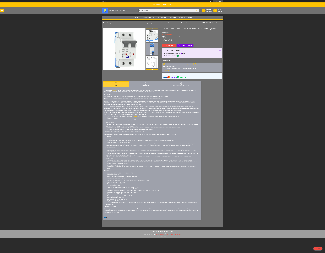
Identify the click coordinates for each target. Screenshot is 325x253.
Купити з (183, 45)
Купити (170, 45)
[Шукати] (197, 10)
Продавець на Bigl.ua (162, 233)
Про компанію (161, 17)
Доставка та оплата (185, 17)
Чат (319, 248)
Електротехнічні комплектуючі (115, 23)
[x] (106, 217)
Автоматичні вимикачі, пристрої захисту (136, 23)
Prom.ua (171, 231)
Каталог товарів (147, 17)
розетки (134, 116)
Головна (135, 17)
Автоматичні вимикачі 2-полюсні (177, 23)
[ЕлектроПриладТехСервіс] (105, 10)
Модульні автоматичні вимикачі (158, 23)
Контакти (173, 17)
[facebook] (105, 217)
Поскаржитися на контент (162, 234)
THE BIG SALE (166, 4)
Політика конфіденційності (175, 234)
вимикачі (114, 90)
